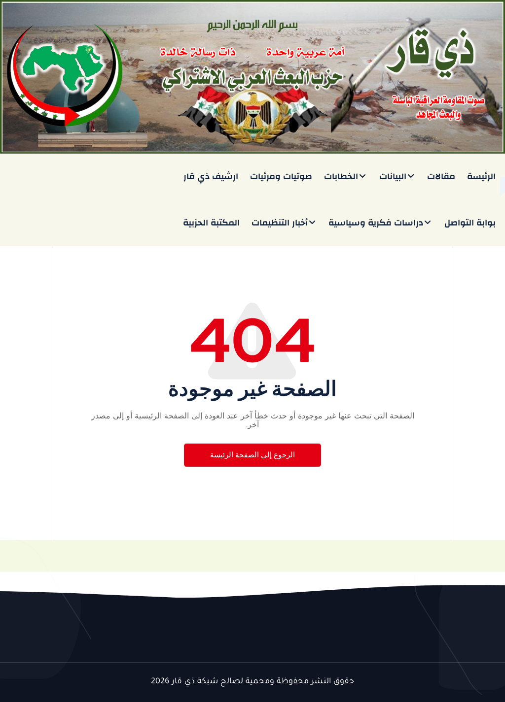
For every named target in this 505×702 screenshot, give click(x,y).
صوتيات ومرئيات (281, 176)
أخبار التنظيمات (280, 223)
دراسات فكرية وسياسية (375, 223)
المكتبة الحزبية (211, 223)
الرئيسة (481, 176)
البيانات (392, 176)
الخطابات (341, 176)
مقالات (441, 176)
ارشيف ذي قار (210, 176)
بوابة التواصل (470, 223)
